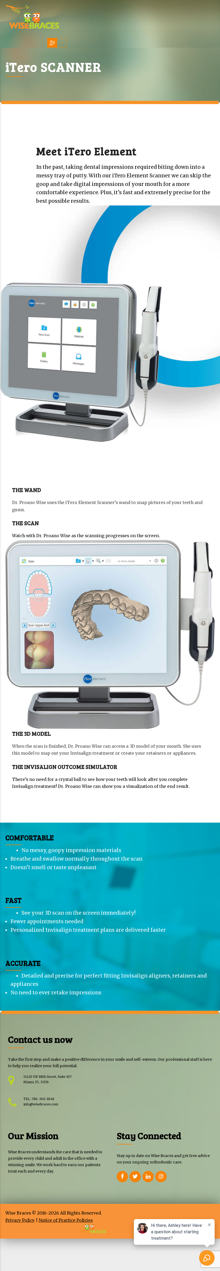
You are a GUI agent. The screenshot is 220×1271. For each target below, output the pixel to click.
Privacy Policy (20, 1220)
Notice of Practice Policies (66, 1220)
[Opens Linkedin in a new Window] (148, 1176)
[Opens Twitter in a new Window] (135, 1176)
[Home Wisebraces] (32, 17)
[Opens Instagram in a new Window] (161, 1176)
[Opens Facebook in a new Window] (122, 1176)
